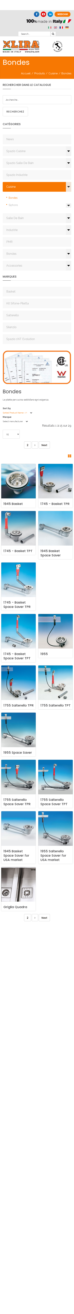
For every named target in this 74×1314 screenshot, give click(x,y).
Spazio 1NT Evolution (20, 339)
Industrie (12, 230)
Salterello (12, 315)
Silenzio (11, 327)
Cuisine (53, 73)
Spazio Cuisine (16, 151)
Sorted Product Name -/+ (15, 412)
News (10, 139)
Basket (10, 291)
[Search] (53, 34)
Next (44, 445)
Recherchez (15, 111)
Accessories (14, 265)
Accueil (26, 73)
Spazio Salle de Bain (20, 163)
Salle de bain (15, 218)
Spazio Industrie (16, 175)
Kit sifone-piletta (17, 303)
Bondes (13, 197)
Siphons (13, 205)
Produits (39, 73)
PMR (9, 242)
